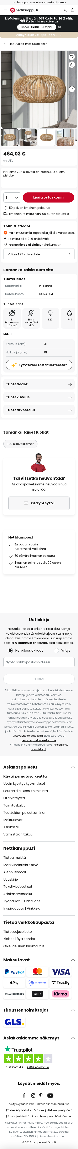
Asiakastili (11, 827)
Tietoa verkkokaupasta (28, 922)
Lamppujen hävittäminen (56, 1116)
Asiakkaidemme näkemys (31, 1038)
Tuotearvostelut (20, 410)
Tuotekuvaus (18, 397)
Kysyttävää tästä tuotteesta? (43, 365)
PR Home (45, 286)
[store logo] (26, 10)
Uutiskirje (10, 879)
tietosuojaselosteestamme (39, 740)
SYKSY (36, 27)
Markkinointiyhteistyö (20, 865)
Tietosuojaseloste (17, 931)
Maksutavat (13, 819)
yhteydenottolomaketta (28, 735)
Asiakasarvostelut (17, 893)
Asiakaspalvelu (20, 767)
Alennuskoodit (14, 872)
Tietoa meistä (14, 857)
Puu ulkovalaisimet (20, 444)
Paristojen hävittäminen (22, 1116)
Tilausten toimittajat (25, 1010)
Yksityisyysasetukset (21, 1104)
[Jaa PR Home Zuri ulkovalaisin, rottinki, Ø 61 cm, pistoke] (72, 64)
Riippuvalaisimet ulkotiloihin (27, 44)
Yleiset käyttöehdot (19, 938)
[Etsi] (65, 10)
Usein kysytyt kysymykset (24, 783)
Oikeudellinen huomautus (23, 946)
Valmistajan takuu (17, 834)
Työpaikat (11, 901)
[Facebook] (27, 1095)
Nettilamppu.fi (19, 848)
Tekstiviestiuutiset (17, 886)
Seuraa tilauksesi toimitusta (25, 790)
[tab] (39, 800)
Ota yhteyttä (14, 798)
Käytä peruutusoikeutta (25, 776)
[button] (10, 137)
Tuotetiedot (17, 384)
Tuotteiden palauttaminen (24, 812)
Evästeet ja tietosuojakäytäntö (53, 1110)
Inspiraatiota (13, 908)
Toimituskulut (14, 805)
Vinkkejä (33, 908)
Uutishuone (31, 901)
